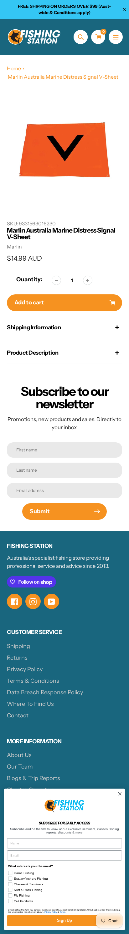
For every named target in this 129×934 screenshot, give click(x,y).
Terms (62, 912)
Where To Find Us (30, 704)
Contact (17, 715)
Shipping (18, 646)
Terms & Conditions (33, 680)
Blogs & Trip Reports (33, 778)
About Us (19, 755)
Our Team (20, 766)
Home (14, 68)
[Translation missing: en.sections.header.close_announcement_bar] (124, 9)
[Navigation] (116, 37)
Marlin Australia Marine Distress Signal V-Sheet (63, 77)
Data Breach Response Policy (45, 692)
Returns (17, 657)
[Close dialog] (119, 794)
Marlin (14, 246)
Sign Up (64, 920)
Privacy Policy (25, 669)
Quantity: (29, 279)
